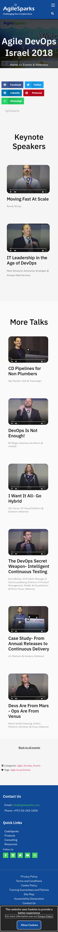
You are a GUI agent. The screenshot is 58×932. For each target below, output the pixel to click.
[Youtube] (27, 855)
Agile (19, 765)
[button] (52, 13)
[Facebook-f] (5, 855)
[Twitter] (20, 855)
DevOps (28, 765)
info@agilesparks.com (26, 805)
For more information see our (29, 916)
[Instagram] (34, 855)
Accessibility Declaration (29, 898)
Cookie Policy (29, 885)
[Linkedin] (13, 855)
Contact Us (29, 903)
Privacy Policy (29, 876)
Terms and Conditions (29, 881)
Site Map (29, 894)
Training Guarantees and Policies (29, 890)
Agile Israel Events (20, 769)
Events (36, 765)
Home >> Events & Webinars (29, 65)
